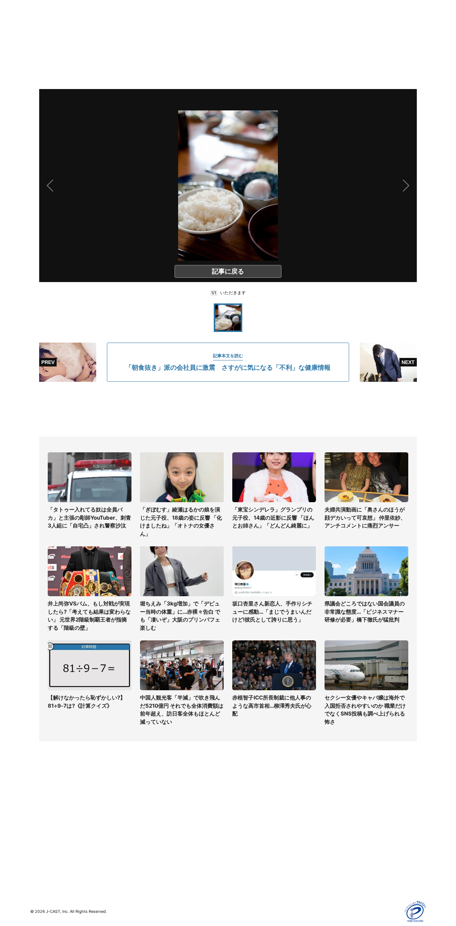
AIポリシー (339, 827)
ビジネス (40, 848)
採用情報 (238, 807)
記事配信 (337, 858)
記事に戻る (228, 271)
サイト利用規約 (344, 807)
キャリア (40, 838)
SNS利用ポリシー (347, 817)
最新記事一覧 (45, 797)
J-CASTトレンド (148, 807)
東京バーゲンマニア (151, 842)
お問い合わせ (243, 817)
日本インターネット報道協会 (359, 879)
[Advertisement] (228, 409)
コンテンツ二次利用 (349, 869)
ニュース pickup (49, 817)
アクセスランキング (52, 858)
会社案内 (238, 797)
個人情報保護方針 (347, 797)
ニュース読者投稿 (248, 827)
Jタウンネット (145, 852)
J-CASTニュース (148, 797)
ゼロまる (139, 863)
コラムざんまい (47, 807)
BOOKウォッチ (146, 832)
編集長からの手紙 (248, 838)
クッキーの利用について (354, 838)
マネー (37, 827)
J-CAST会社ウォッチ (153, 817)
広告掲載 (337, 848)
